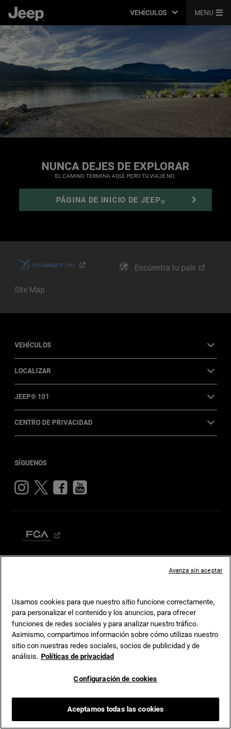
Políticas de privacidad (77, 656)
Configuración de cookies (115, 679)
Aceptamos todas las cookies (115, 709)
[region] (115, 642)
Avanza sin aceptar (196, 570)
